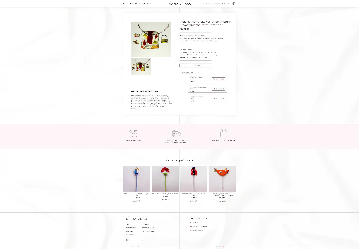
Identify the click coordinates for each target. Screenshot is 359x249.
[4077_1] (151, 39)
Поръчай (198, 65)
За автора (208, 4)
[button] (132, 69)
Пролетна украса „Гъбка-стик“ (165, 194)
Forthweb (229, 247)
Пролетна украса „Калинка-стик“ (194, 194)
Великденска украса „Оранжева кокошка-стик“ (222, 194)
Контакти (220, 4)
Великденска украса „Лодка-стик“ (136, 194)
